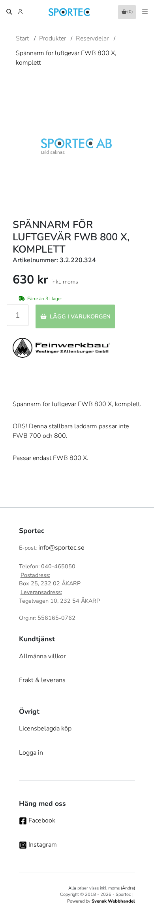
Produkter (52, 38)
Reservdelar (92, 38)
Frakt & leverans (42, 680)
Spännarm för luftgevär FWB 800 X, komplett (66, 58)
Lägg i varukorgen (80, 316)
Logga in (31, 752)
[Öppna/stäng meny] (145, 12)
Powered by (101, 901)
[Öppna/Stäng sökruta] (9, 12)
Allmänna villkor (42, 656)
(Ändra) (128, 888)
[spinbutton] (18, 315)
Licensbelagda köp (45, 728)
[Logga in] (21, 12)
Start (22, 38)
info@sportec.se (61, 547)
